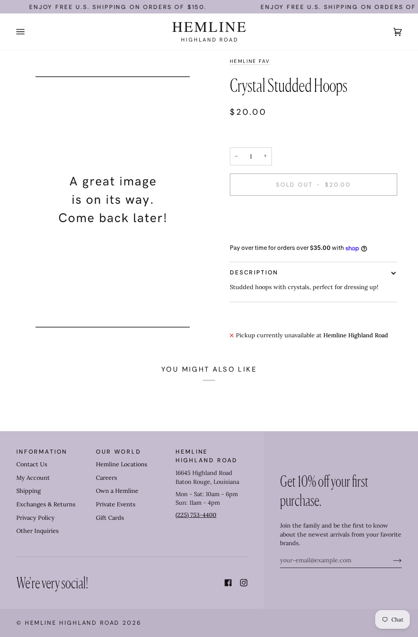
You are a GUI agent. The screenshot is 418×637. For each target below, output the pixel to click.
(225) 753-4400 (196, 515)
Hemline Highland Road (72, 622)
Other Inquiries (37, 531)
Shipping (28, 490)
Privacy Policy (35, 517)
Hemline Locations (121, 464)
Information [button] (41, 451)
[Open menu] (28, 31)
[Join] (391, 560)
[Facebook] (228, 582)
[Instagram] (243, 582)
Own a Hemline (117, 490)
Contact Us (31, 464)
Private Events (116, 504)
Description (254, 272)
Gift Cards (110, 517)
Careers (106, 477)
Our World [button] (118, 451)
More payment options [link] (261, 234)
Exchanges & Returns (46, 504)
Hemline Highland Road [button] (207, 456)
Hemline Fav (250, 61)
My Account (33, 477)
